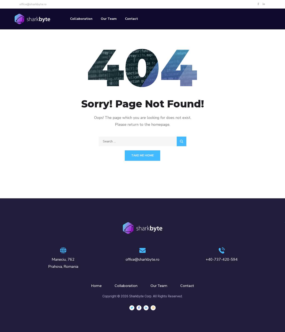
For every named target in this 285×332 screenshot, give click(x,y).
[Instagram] (153, 307)
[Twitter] (131, 307)
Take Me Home (142, 155)
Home (96, 286)
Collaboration (81, 18)
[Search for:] (142, 141)
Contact (131, 18)
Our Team (109, 18)
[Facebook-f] (258, 4)
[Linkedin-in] (264, 4)
